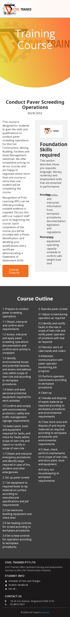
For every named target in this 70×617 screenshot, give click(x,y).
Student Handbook (18, 584)
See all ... (12, 588)
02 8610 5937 (17, 604)
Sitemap (45, 612)
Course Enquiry (14, 271)
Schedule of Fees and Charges (24, 580)
